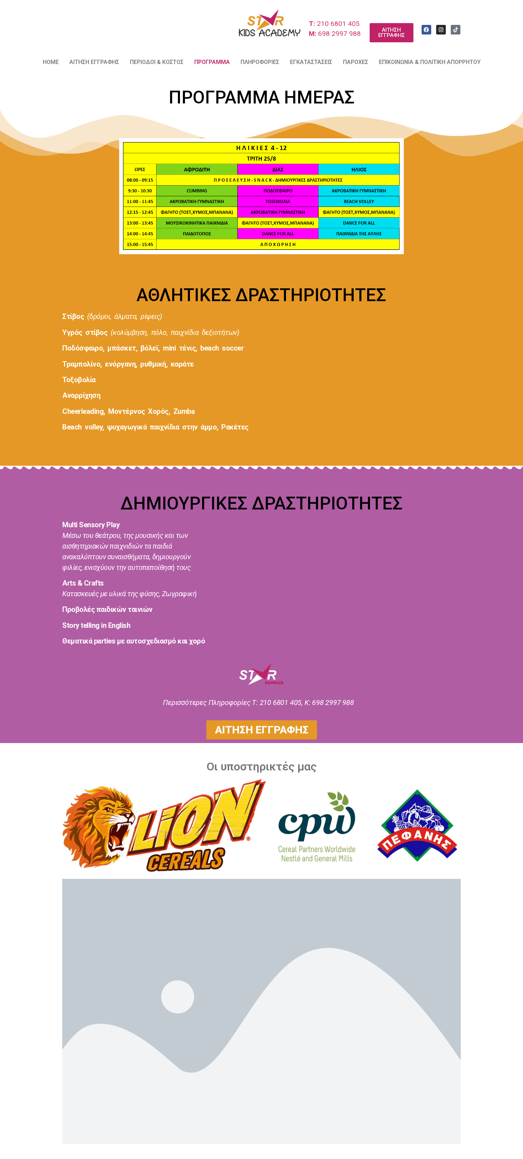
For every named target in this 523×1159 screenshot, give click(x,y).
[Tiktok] (455, 29)
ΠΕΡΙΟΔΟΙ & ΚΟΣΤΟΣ (157, 62)
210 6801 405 (334, 24)
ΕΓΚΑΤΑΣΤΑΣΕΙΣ (311, 62)
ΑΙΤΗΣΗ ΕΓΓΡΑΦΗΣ (94, 62)
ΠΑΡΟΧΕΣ (355, 62)
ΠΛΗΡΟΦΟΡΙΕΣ (260, 62)
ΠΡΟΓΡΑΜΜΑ (212, 62)
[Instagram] (441, 29)
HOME (51, 62)
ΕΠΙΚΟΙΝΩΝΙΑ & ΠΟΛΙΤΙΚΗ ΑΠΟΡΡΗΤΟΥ (430, 62)
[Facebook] (426, 29)
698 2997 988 (335, 34)
